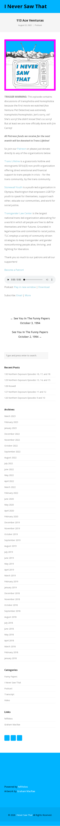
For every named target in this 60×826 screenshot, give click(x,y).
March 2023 (10, 416)
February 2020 (11, 516)
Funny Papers (10, 676)
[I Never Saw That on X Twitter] (13, 738)
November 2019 (12, 528)
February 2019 (11, 581)
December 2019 (12, 522)
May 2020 (9, 504)
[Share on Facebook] (5, 307)
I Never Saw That (25, 6)
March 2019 (10, 575)
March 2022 (10, 487)
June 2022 (9, 469)
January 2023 (10, 428)
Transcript (9, 694)
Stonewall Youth (13, 187)
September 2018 (12, 611)
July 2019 (8, 552)
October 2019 (11, 534)
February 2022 (11, 493)
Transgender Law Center (18, 213)
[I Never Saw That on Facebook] (7, 738)
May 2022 (9, 475)
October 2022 (11, 445)
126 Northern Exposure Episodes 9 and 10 (24, 397)
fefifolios (8, 718)
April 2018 (9, 640)
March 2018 (10, 646)
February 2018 (11, 652)
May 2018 (9, 634)
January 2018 (10, 658)
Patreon (21, 148)
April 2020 (9, 510)
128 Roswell (10, 386)
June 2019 (9, 558)
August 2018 (10, 617)
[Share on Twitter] (11, 307)
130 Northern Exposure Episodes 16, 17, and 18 (27, 374)
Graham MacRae (12, 724)
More (28, 295)
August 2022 (10, 457)
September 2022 (12, 451)
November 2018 (12, 599)
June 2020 (9, 498)
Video (7, 700)
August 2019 (10, 546)
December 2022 (12, 433)
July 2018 (8, 622)
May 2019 (9, 563)
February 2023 (11, 422)
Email (19, 295)
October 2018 (11, 605)
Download (44, 287)
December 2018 (12, 593)
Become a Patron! (14, 270)
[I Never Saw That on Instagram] (19, 738)
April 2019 (9, 569)
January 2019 (10, 587)
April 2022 (9, 481)
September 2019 (12, 540)
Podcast (38, 25)
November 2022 (12, 439)
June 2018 (9, 628)
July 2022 (8, 463)
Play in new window (25, 287)
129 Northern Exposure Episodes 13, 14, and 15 (27, 380)
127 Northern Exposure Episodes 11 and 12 (25, 391)
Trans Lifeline (12, 161)
